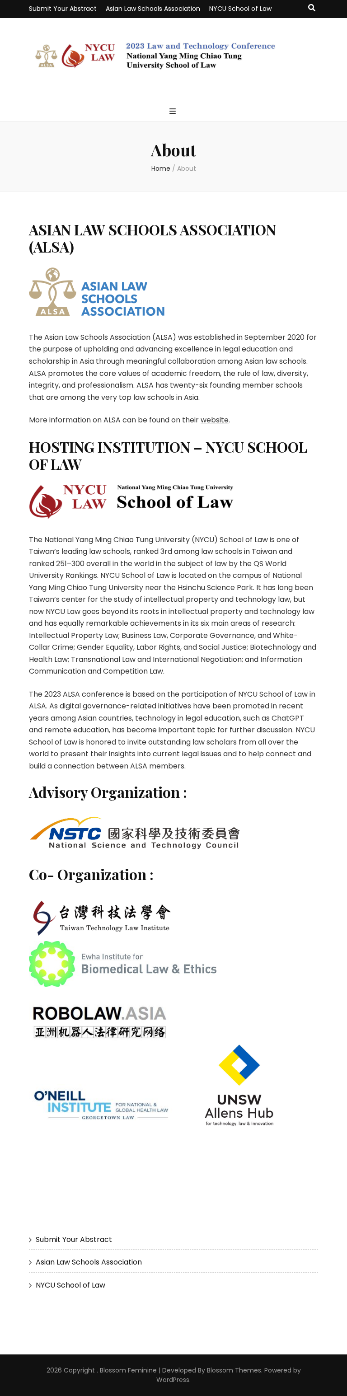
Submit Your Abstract (63, 8)
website (215, 420)
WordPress (172, 1379)
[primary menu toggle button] (173, 112)
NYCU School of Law (240, 8)
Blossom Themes (234, 1370)
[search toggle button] (311, 8)
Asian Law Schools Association (153, 8)
